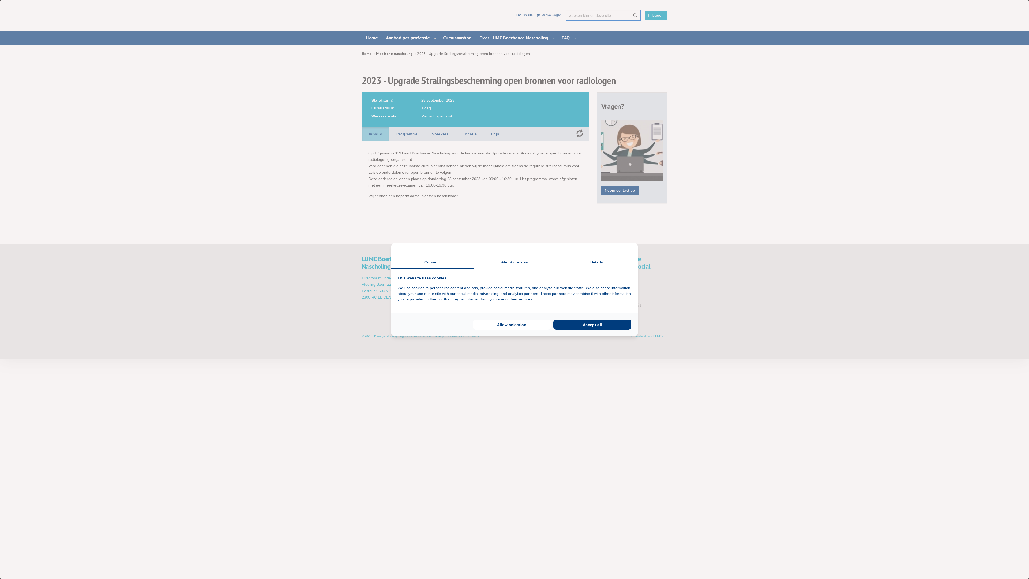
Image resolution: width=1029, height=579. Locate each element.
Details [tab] (596, 262)
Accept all (592, 324)
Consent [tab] (432, 262)
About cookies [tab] (514, 262)
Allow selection (512, 324)
